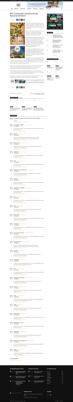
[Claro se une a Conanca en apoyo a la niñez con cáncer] (30, 372)
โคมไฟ (14, 160)
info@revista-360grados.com (33, 397)
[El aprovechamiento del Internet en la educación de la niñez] (30, 382)
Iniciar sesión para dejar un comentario (19, 175)
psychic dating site (16, 313)
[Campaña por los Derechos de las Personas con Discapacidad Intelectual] (49, 46)
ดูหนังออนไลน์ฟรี (16, 259)
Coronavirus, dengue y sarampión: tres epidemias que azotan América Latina (58, 51)
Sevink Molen (15, 151)
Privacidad (57, 401)
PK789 (14, 268)
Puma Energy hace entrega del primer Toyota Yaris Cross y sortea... (21, 372)
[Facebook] (60, 0)
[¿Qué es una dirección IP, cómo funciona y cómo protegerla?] (12, 377)
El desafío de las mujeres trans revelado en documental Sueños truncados (37, 94)
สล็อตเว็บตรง (15, 133)
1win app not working (17, 241)
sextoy (14, 205)
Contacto (24, 0)
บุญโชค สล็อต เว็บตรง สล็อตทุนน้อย (18, 187)
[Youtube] (62, 0)
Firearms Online (16, 214)
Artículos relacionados (14, 97)
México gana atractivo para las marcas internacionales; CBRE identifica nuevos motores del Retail (39, 109)
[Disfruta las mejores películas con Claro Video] (30, 377)
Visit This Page (16, 223)
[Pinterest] (22, 20)
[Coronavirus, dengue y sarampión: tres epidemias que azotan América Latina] (49, 51)
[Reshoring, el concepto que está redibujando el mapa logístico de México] (49, 41)
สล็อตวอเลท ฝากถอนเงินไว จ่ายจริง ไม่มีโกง (20, 169)
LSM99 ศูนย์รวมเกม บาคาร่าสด (18, 322)
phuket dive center (16, 142)
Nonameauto (15, 178)
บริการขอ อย (15, 286)
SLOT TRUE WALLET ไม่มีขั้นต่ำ (18, 124)
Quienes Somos (20, 0)
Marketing (13, 11)
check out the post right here (18, 232)
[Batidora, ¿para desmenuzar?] (59, 73)
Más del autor (21, 97)
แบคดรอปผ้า (15, 250)
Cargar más (54, 55)
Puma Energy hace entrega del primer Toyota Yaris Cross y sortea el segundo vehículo (15, 109)
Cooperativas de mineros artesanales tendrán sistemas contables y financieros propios (58, 36)
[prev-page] (10, 112)
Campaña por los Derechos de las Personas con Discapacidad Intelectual (58, 46)
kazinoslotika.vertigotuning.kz (19, 277)
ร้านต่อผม (14, 304)
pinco (14, 196)
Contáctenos (61, 401)
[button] (62, 8)
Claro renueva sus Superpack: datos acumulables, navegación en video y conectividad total (27, 109)
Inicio (12, 8)
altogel (14, 295)
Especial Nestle (28, 0)
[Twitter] (19, 20)
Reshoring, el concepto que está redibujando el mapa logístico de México (57, 41)
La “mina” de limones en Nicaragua (15, 93)
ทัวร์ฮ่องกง (15, 349)
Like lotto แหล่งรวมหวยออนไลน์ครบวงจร (20, 340)
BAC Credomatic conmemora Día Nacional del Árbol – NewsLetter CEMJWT (26, 118)
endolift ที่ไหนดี (16, 331)
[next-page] (12, 112)
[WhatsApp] (24, 20)
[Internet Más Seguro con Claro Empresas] (50, 63)
